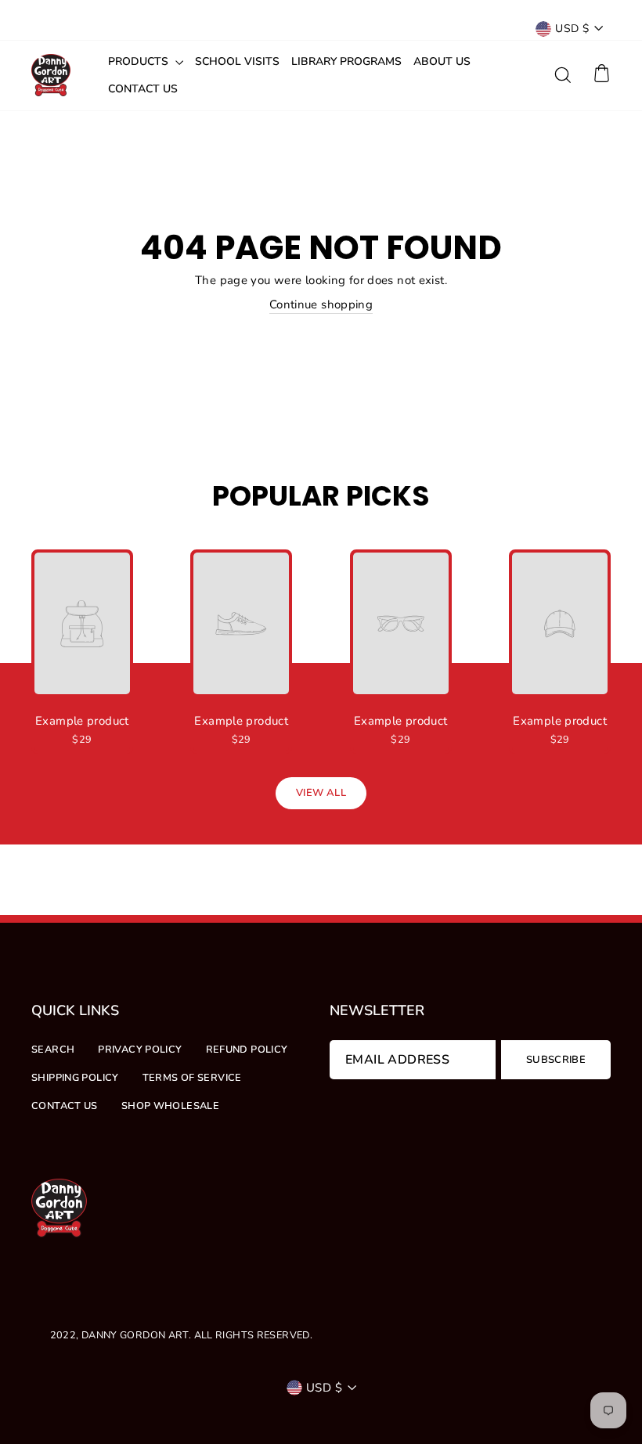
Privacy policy (140, 1049)
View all (321, 793)
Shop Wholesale (170, 1106)
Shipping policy (75, 1078)
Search (52, 1049)
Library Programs (346, 61)
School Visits (237, 61)
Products (139, 61)
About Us (442, 61)
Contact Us (143, 88)
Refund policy (247, 1049)
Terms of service (192, 1078)
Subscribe (556, 1060)
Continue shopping (321, 304)
